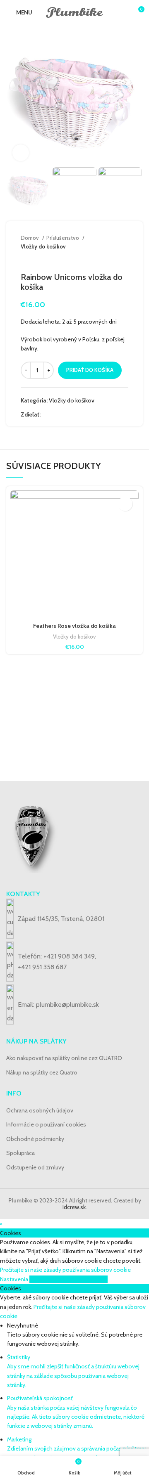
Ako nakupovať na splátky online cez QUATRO (64, 1058)
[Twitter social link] (57, 414)
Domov (30, 237)
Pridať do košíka (89, 370)
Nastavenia (14, 1279)
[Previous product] (107, 260)
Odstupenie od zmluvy (35, 1167)
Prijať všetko (92, 1279)
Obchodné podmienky (35, 1139)
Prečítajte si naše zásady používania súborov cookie (65, 1269)
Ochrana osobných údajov (39, 1110)
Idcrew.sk (74, 1207)
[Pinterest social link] (66, 414)
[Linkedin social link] (76, 414)
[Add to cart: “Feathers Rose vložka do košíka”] (125, 504)
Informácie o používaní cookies (46, 1124)
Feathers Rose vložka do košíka (74, 625)
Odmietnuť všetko (53, 1279)
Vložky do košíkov (43, 246)
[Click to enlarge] (20, 152)
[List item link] (74, 962)
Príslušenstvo (63, 237)
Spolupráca (20, 1153)
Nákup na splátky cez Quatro (41, 1072)
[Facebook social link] (47, 414)
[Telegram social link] (85, 414)
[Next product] (124, 260)
